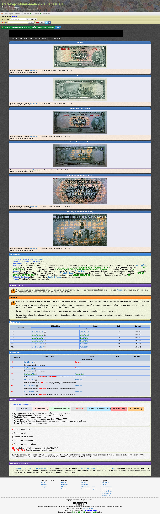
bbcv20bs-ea (39, 259)
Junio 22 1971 (84, 332)
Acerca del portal (107, 489)
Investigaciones (106, 493)
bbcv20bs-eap (28, 362)
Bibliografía (64, 484)
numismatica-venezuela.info (30, 9)
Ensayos (37, 13)
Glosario (64, 487)
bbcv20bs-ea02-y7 (38, 347)
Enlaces (63, 482)
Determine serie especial (89, 489)
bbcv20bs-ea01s (29, 374)
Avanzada (33, 19)
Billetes (18, 13)
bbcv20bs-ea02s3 (29, 391)
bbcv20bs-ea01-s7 (35, 70)
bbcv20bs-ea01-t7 (34, 136)
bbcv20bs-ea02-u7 (38, 338)
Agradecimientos (107, 487)
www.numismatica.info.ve (11, 9)
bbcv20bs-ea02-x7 (38, 344)
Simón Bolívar (140, 265)
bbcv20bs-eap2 (29, 368)
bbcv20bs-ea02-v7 (38, 341)
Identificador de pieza (88, 487)
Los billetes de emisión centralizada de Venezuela (96, 468)
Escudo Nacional (66, 273)
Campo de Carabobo (83, 271)
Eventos (64, 489)
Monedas (27, 13)
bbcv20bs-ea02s (29, 380)
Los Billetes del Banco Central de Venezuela (30, 468)
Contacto (119, 290)
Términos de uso (107, 491)
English (41, 22)
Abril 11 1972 (84, 338)
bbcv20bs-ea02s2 (29, 385)
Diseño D (51, 277)
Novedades (105, 482)
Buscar (83, 482)
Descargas (84, 484)
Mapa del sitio (106, 495)
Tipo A (58, 277)
